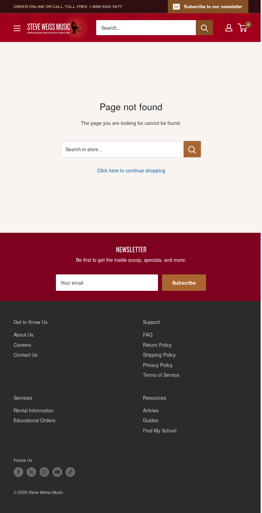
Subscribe (184, 282)
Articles (151, 410)
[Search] (204, 27)
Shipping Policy (159, 354)
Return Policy (157, 344)
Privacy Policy (158, 364)
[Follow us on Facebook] (18, 472)
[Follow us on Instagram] (44, 472)
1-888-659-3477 (105, 6)
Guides (150, 420)
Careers (22, 344)
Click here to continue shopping (131, 170)
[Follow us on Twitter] (31, 472)
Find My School (159, 430)
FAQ (147, 334)
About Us (23, 334)
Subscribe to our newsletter (213, 6)
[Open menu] (17, 28)
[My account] (228, 27)
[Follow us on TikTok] (70, 472)
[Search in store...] (192, 149)
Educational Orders (34, 420)
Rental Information (34, 410)
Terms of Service (161, 374)
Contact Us (26, 354)
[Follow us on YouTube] (57, 472)
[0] (242, 28)
